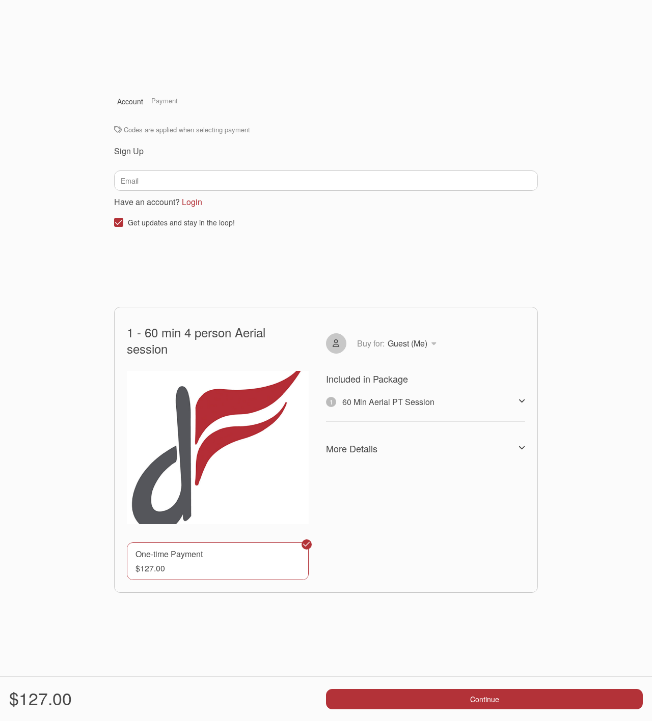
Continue (484, 699)
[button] (218, 561)
